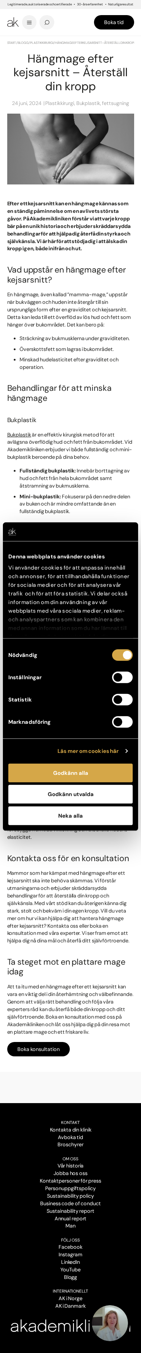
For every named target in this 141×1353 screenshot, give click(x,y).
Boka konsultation (38, 1049)
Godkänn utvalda (71, 794)
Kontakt (70, 1122)
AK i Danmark (70, 1306)
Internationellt (71, 1291)
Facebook (70, 1247)
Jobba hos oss (70, 1173)
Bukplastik (19, 434)
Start (11, 43)
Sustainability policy (70, 1196)
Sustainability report (70, 1211)
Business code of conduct (70, 1203)
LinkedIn (70, 1262)
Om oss (70, 1159)
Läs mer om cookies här (88, 751)
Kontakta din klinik (70, 1129)
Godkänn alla (70, 773)
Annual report (71, 1218)
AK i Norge (70, 1298)
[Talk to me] (110, 1323)
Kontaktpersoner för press (70, 1181)
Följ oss (70, 1240)
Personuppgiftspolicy (70, 1188)
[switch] (122, 677)
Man (70, 1225)
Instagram (70, 1254)
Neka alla (70, 815)
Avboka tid (70, 1137)
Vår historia (70, 1165)
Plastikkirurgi (42, 43)
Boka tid (113, 22)
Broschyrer (70, 1144)
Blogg (23, 43)
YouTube (70, 1269)
